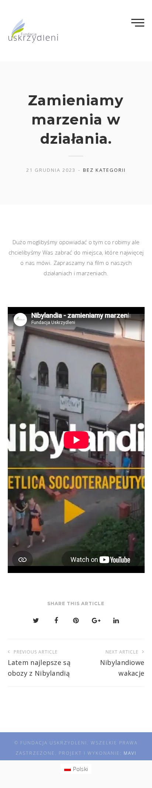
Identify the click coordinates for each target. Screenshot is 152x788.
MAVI (130, 753)
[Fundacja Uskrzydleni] (33, 31)
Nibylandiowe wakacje (122, 663)
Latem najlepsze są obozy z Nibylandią (39, 663)
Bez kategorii (104, 170)
